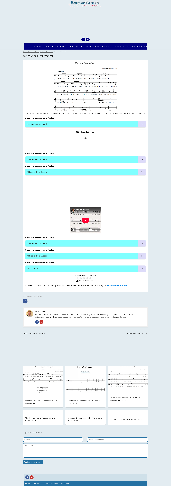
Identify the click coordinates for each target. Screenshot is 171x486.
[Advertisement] (85, 23)
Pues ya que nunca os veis (137, 333)
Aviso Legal (65, 483)
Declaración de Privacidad (34, 483)
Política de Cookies (52, 483)
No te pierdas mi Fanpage (98, 46)
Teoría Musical (76, 46)
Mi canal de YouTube (137, 46)
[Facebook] (83, 39)
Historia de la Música (56, 46)
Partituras (38, 46)
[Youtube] (88, 39)
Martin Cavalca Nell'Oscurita (34, 333)
